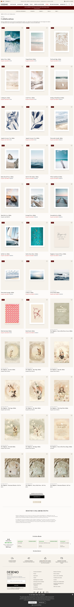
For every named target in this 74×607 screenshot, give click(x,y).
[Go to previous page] (34, 502)
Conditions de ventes (58, 577)
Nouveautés (20, 4)
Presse (35, 573)
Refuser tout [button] (41, 602)
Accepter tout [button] (32, 602)
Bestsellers (13, 4)
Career (35, 577)
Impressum (36, 575)
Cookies (55, 579)
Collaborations (12, 14)
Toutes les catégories (20, 11)
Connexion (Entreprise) (38, 589)
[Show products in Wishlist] (69, 4)
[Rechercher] (66, 4)
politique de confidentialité (15, 588)
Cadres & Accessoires (39, 4)
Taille (49, 11)
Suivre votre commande (58, 575)
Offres (47, 4)
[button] (37, 605)
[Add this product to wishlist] (22, 28)
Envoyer (16, 585)
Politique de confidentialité (59, 581)
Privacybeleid (48, 599)
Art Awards (36, 587)
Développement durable (38, 579)
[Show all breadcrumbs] (2, 14)
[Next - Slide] (70, 544)
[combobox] (72, 594)
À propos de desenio (38, 571)
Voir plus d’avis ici (37, 550)
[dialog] (37, 600)
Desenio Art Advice (57, 571)
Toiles (31, 4)
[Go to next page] (40, 502)
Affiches (26, 4)
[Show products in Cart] (72, 4)
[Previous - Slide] (15, 544)
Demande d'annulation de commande (59, 584)
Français (7, 1)
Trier (56, 11)
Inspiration (62, 4)
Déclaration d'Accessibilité (39, 581)
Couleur (32, 11)
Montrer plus (37, 496)
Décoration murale (54, 4)
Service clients (56, 573)
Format (40, 11)
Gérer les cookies (57, 586)
